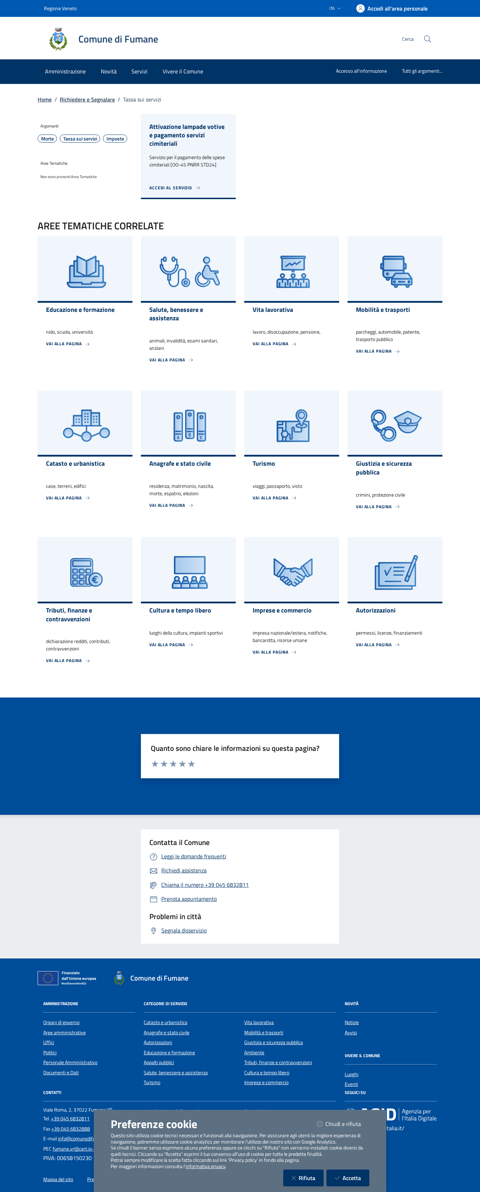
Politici (50, 1052)
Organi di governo (61, 1022)
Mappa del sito (58, 1179)
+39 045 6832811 (70, 1118)
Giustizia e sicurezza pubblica (273, 1042)
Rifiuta (311, 1177)
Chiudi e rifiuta (347, 1123)
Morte (47, 139)
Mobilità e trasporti (263, 1032)
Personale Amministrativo (70, 1062)
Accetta (356, 1177)
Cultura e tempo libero (266, 1072)
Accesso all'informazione (361, 70)
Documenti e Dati (61, 1072)
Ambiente (254, 1052)
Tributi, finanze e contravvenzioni (278, 1062)
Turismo (152, 1082)
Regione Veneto (60, 8)
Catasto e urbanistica (165, 1022)
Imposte (115, 139)
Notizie (352, 1022)
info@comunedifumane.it (84, 1138)
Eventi (351, 1084)
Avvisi (351, 1032)
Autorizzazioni (158, 1042)
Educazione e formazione (169, 1052)
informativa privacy (206, 1166)
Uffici (48, 1042)
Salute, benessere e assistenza (176, 1072)
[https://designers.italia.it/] (391, 1115)
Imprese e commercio (266, 1082)
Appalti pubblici (159, 1062)
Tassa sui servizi (80, 139)
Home (45, 99)
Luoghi (351, 1074)
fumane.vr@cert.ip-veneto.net (84, 1149)
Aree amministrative (64, 1032)
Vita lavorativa (259, 1022)
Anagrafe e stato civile (166, 1032)
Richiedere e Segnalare (87, 99)
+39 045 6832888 (70, 1129)
